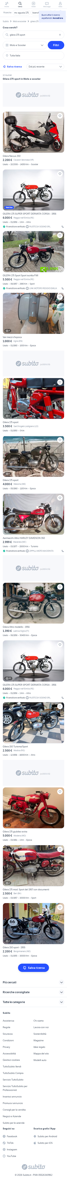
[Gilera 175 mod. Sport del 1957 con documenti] (33, 872)
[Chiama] (62, 226)
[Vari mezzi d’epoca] (33, 320)
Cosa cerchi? (10, 27)
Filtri (56, 45)
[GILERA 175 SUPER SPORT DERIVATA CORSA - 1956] (33, 198)
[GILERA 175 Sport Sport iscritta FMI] (33, 260)
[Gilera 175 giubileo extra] (33, 814)
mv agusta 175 (21, 12)
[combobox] (33, 35)
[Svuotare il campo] (60, 35)
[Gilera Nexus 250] (33, 139)
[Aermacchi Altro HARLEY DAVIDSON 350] (33, 523)
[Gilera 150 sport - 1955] (33, 930)
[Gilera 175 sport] (33, 405)
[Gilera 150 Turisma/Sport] (33, 729)
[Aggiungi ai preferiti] (60, 116)
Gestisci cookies (11, 1059)
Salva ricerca (14, 66)
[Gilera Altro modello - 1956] (33, 610)
